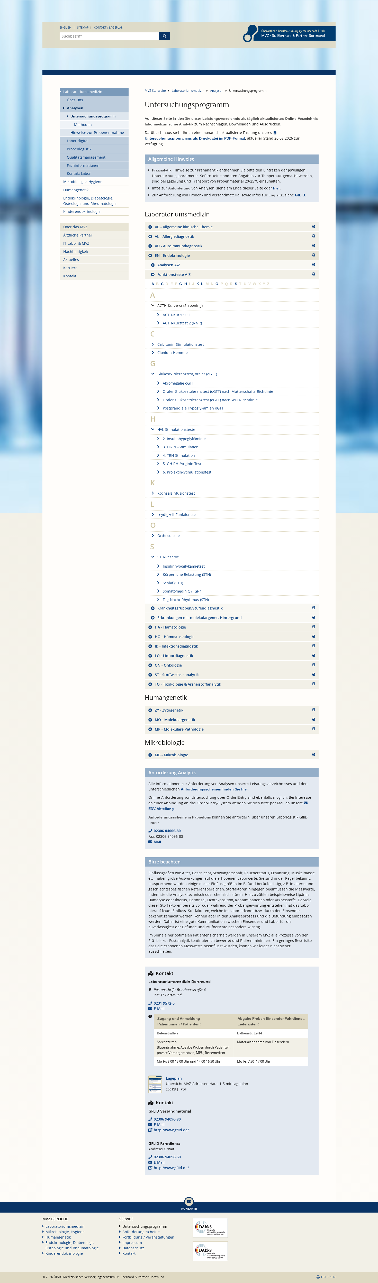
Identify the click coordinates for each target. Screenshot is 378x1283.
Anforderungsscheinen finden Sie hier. (215, 789)
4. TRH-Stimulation (179, 455)
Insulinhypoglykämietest (184, 566)
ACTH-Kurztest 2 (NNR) (182, 323)
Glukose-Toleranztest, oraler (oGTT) (187, 373)
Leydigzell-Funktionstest (178, 514)
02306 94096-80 (167, 831)
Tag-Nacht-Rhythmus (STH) (186, 599)
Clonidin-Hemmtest (174, 352)
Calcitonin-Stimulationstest (180, 344)
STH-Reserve (168, 556)
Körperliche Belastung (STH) (187, 574)
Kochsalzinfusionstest (176, 493)
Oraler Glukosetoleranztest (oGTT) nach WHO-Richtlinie (210, 399)
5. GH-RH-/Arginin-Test (182, 463)
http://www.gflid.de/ (171, 1129)
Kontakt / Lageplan (108, 27)
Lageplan (174, 1078)
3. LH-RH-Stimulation (181, 446)
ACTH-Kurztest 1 (177, 314)
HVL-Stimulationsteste (176, 429)
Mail (157, 842)
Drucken (328, 1277)
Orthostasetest (170, 535)
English (65, 27)
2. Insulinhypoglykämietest (186, 438)
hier (276, 188)
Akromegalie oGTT (178, 383)
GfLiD (300, 195)
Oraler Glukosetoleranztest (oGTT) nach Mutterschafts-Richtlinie (218, 391)
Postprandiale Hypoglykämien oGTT (193, 408)
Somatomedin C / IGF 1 (182, 591)
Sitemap (83, 27)
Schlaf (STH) (173, 582)
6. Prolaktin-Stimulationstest (187, 472)
